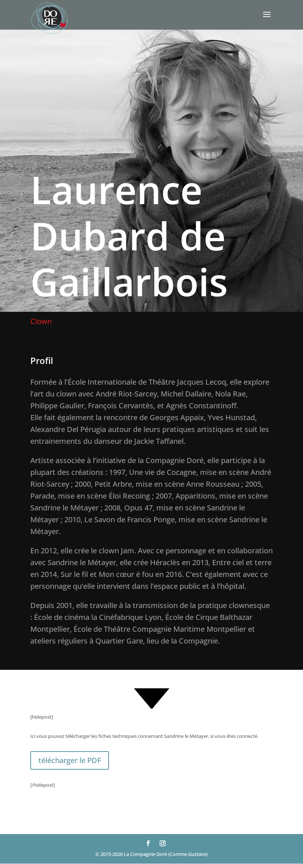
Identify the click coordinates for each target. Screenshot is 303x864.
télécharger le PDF (69, 760)
